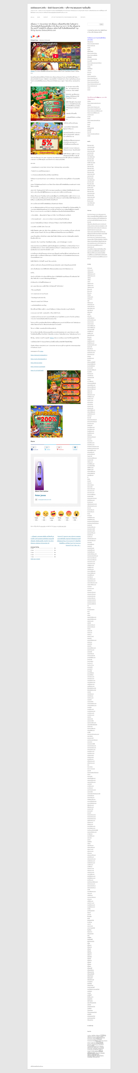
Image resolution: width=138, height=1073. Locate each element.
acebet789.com (91, 306)
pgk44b (89, 623)
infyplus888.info (91, 473)
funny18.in (89, 440)
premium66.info (91, 655)
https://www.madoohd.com (94, 103)
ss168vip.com (90, 786)
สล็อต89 (89, 958)
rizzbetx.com (90, 697)
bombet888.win (91, 366)
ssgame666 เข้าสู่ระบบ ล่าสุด (93, 793)
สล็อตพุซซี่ (89, 968)
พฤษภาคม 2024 (91, 197)
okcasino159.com (91, 592)
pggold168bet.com (91, 617)
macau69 (89, 542)
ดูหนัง (88, 126)
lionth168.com (90, 509)
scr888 (88, 732)
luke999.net (90, 534)
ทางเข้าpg (89, 922)
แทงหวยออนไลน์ (91, 1018)
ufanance (89, 853)
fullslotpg (89, 435)
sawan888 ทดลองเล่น (92, 724)
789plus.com (90, 283)
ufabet (88, 843)
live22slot (89, 515)
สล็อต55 (89, 949)
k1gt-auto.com (90, 490)
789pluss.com (90, 287)
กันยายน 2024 (90, 189)
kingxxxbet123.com (92, 498)
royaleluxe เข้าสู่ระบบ (99, 1045)
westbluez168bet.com (92, 882)
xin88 (88, 889)
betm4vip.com (90, 354)
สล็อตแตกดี (89, 977)
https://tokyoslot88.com (93, 82)
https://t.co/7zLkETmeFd (37, 370)
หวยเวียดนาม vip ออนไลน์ (93, 989)
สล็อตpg (89, 964)
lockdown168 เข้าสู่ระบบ (93, 521)
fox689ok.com (90, 431)
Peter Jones (40, 495)
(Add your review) (35, 559)
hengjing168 (90, 460)
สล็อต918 (89, 960)
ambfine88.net (90, 318)
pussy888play (90, 672)
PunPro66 (89, 659)
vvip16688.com (90, 874)
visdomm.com (90, 872)
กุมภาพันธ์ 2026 (91, 157)
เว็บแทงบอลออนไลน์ (92, 1012)
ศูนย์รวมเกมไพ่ (90, 941)
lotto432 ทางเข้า (91, 529)
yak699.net (90, 895)
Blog (38, 17)
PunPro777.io (90, 665)
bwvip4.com (90, 373)
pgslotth (89, 646)
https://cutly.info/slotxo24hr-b (39, 359)
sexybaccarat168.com (92, 740)
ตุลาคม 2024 (90, 187)
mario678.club (90, 548)
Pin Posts (83, 17)
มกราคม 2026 (90, 158)
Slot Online (90, 766)
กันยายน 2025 (90, 166)
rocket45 (89, 699)
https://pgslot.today (92, 59)
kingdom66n (90, 496)
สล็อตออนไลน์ (90, 972)
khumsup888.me (91, 494)
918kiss (89, 101)
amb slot (89, 316)
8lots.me (89, 293)
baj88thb (89, 339)
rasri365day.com (91, 680)
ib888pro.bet (90, 467)
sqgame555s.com (91, 780)
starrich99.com (90, 797)
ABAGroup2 (90, 302)
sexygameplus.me (91, 745)
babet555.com (90, 335)
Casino (89, 379)
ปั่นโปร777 (89, 931)
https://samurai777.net (92, 80)
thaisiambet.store (91, 818)
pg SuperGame (90, 609)
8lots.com (89, 289)
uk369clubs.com (91, 860)
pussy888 (89, 61)
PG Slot (89, 607)
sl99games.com (91, 761)
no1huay (89, 586)
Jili (87, 477)
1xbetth (89, 70)
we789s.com (90, 880)
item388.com (90, 475)
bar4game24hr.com (92, 344)
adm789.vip (90, 310)
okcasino (89, 590)
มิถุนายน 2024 (90, 195)
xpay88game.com (91, 891)
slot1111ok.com (91, 768)
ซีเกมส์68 (89, 916)
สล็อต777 (89, 954)
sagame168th (90, 720)
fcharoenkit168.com (92, 419)
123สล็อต (89, 1035)
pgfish (88, 615)
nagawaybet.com (91, 580)
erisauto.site (90, 406)
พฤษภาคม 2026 (91, 151)
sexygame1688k (91, 743)
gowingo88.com (91, 454)
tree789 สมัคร (90, 1049)
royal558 (89, 707)
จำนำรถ (89, 914)
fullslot (89, 122)
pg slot (89, 116)
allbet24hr (89, 312)
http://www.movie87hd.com (94, 109)
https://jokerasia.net (92, 86)
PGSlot (89, 628)
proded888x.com (91, 657)
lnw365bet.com (91, 517)
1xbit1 (88, 281)
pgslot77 (89, 634)
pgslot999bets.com (91, 640)
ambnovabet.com (91, 320)
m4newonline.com (91, 538)
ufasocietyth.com (91, 859)
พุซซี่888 (89, 937)
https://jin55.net (91, 45)
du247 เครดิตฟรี (96, 1037)
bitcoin (89, 360)
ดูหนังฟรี (89, 130)
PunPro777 (90, 663)
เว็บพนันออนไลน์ (91, 1006)
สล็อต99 (89, 962)
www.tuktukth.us (91, 885)
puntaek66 (89, 667)
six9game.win (90, 755)
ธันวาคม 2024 (90, 183)
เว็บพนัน (89, 1004)
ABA (88, 300)
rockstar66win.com (91, 703)
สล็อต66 (89, 951)
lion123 (89, 508)
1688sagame (90, 272)
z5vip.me (89, 899)
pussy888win (90, 674)
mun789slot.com (91, 578)
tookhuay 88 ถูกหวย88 (92, 830)
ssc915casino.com (91, 789)
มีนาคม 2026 (90, 155)
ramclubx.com (90, 676)
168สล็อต (93, 1035)
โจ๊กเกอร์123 (90, 41)
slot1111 (98, 1047)
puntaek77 (89, 669)
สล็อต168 (89, 947)
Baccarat (89, 337)
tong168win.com (91, 826)
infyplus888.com (91, 471)
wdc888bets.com (91, 876)
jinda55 (89, 481)
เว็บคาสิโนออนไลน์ (91, 1002)
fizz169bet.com (91, 427)
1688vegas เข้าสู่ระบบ (91, 1036)
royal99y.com (90, 709)
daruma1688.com (91, 387)
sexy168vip (90, 736)
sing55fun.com (90, 751)
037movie (89, 268)
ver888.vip (89, 866)
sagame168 (90, 719)
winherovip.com (91, 883)
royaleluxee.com (91, 711)
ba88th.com (90, 333)
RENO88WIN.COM (91, 688)
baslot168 (89, 346)
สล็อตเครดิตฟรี (90, 974)
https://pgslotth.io (91, 76)
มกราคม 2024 (90, 204)
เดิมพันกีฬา (89, 999)
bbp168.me (90, 348)
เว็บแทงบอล (90, 1010)
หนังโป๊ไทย (89, 68)
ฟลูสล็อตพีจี (90, 939)
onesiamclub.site (91, 596)
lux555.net (89, 536)
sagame (89, 105)
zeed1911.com (90, 903)
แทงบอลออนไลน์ (91, 1016)
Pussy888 (89, 671)
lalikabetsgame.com (92, 504)
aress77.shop (90, 321)
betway (89, 356)
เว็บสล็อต (89, 1008)
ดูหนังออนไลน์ (90, 128)
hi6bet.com (90, 461)
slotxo (41, 351)
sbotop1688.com (91, 728)
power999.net (90, 653)
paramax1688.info (91, 603)
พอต (88, 935)
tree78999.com (90, 836)
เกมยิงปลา (89, 991)
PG (88, 605)
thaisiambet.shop (91, 814)
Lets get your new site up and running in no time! (64, 17)
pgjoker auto (90, 621)
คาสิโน (89, 908)
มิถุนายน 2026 (90, 149)
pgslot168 (89, 630)
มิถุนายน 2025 (90, 172)
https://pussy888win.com (93, 112)
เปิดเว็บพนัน (90, 1000)
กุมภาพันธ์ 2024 (91, 203)
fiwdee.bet (89, 425)
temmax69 (89, 811)
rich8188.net (90, 695)
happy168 (89, 456)
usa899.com (90, 864)
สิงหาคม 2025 (90, 168)
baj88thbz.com (90, 341)
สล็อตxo (33, 71)
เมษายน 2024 (90, 199)
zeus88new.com (91, 905)
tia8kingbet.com (91, 820)
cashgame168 (90, 377)
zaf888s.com (90, 901)
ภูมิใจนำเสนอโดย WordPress (37, 1066)
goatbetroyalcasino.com (93, 446)
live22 (88, 124)
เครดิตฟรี (89, 995)
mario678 (89, 546)
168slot (89, 277)
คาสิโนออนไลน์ (90, 910)
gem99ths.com (90, 442)
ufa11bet (89, 837)
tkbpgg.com (90, 822)
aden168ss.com (91, 308)
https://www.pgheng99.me (93, 120)
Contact (45, 17)
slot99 (88, 47)
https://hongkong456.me (93, 134)
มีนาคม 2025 (90, 178)
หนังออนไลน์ (90, 985)
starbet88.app (90, 795)
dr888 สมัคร (89, 1037)
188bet (89, 279)
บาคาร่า (89, 924)
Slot (88, 765)
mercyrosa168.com (91, 557)
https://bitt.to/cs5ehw (36, 363)
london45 (89, 525)
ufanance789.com (91, 855)
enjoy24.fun (90, 402)
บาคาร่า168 (90, 926)
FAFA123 (89, 415)
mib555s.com (90, 569)
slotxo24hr (43, 526)
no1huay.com (90, 588)
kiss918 (89, 74)
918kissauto (90, 297)
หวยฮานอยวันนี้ (90, 987)
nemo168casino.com (92, 582)
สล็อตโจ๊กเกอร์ (90, 979)
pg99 (88, 613)
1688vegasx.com (91, 274)
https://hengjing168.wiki (93, 43)
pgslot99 (89, 638)
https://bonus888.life (92, 55)
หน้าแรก (32, 17)
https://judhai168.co (92, 53)
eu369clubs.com (91, 414)
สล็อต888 (89, 57)
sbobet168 (89, 726)
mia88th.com (90, 567)
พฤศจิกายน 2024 (91, 185)
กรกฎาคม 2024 (90, 193)
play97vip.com (90, 649)
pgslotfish (89, 644)
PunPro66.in (90, 661)
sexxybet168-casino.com (93, 734)
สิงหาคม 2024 (90, 191)
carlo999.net (90, 375)
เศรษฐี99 (89, 1014)
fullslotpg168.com (91, 437)
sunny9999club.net (91, 801)
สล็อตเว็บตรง (90, 51)
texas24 (89, 813)
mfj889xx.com (90, 565)
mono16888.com (91, 571)
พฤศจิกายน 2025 (91, 162)
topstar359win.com (92, 832)
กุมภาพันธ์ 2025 (91, 180)
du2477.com (90, 398)
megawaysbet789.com (92, 555)
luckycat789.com (91, 532)
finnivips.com (90, 423)
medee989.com (91, 550)
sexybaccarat (90, 114)
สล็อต (88, 943)
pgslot (88, 87)
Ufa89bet (89, 841)
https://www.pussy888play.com (94, 110)
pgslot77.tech (90, 636)
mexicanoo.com (91, 561)
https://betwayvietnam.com (94, 84)
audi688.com (90, 331)
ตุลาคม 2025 (90, 164)
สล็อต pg (89, 945)
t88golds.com (90, 805)
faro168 (89, 132)
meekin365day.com (92, 554)
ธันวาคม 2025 (90, 160)
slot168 (89, 770)
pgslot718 (89, 632)
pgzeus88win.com (91, 648)
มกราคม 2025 (90, 181)
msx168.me (90, 577)
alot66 (88, 314)
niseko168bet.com (91, 584)
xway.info (89, 893)
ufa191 (89, 839)
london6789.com (91, 527)
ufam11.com (90, 849)
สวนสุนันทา (90, 981)
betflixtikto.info (91, 352)
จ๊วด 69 (89, 912)
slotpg (88, 66)
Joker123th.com (91, 488)
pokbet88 (89, 651)
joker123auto (90, 485)
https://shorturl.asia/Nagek (38, 366)
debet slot (89, 391)
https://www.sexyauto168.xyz (94, 63)
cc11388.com (90, 381)
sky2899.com (90, 759)
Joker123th (89, 486)
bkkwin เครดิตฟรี (91, 362)
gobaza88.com (90, 452)
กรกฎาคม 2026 (90, 147)
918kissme (89, 298)
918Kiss (89, 295)
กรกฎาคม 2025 (90, 170)
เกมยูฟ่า (89, 993)
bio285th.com (90, 358)
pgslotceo (89, 642)
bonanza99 (90, 368)
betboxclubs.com (91, 350)
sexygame (89, 742)
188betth (98, 1035)
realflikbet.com (90, 684)
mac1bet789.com (91, 540)
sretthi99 (89, 784)
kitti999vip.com (91, 500)
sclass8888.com (91, 730)
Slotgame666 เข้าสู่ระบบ (92, 772)
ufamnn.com (90, 851)
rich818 (89, 692)
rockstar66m (90, 701)
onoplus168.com (91, 598)
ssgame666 (90, 791)
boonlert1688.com (91, 369)
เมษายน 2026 (90, 153)
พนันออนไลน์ (90, 933)
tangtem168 (90, 809)
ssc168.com (90, 788)
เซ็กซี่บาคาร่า (90, 997)
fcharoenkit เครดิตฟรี (91, 1039)
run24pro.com (90, 713)
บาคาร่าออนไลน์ (91, 928)
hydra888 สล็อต (91, 465)
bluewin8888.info (91, 364)
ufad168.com (90, 845)
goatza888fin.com (91, 450)
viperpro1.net (90, 868)
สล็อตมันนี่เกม (90, 970)
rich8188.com (90, 694)
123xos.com (90, 270)
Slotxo (54, 526)
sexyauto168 (90, 738)
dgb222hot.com (91, 394)
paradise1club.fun (91, 600)
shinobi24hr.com (91, 749)
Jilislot (88, 479)
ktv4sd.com (90, 502)
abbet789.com (90, 304)
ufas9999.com (90, 857)
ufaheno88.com (91, 847)
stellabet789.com (91, 799)
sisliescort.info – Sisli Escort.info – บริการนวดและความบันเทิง (60, 7)
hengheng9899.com (92, 458)
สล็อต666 (89, 953)
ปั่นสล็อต (89, 930)
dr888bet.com (90, 396)
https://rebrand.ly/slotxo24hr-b (39, 355)
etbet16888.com (91, 410)
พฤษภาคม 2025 (91, 174)
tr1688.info (89, 834)
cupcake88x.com (91, 385)
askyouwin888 (90, 329)
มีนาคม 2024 (90, 201)
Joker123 (89, 483)
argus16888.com (91, 325)
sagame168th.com (91, 722)
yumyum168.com (91, 897)
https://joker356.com (92, 78)
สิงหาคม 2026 (90, 145)
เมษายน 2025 (90, 176)
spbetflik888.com (91, 778)
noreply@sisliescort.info (44, 499)
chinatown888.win (91, 383)
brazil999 (89, 371)
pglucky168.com (91, 625)
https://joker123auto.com (93, 107)
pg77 (88, 611)
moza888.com (90, 575)
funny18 (89, 72)
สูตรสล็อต (89, 983)
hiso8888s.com (90, 463)
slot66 (88, 49)
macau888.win (90, 544)
